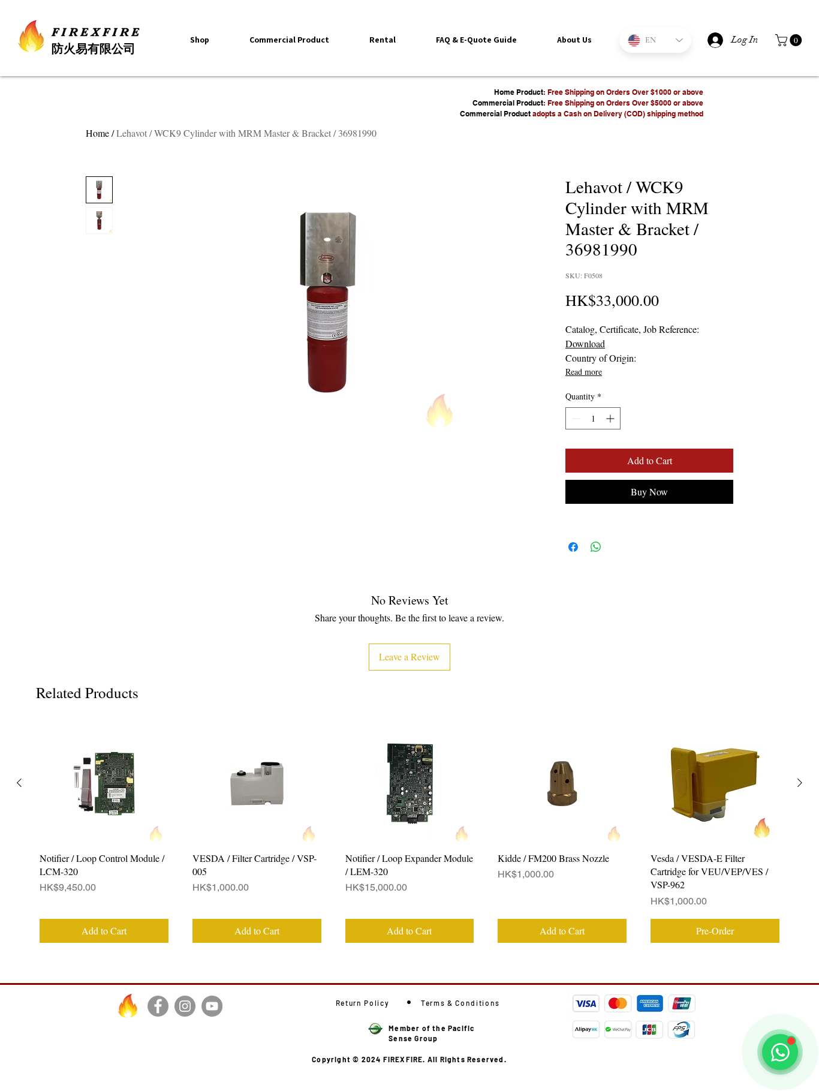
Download (585, 343)
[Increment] (611, 418)
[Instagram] (184, 1006)
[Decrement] (574, 418)
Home (97, 133)
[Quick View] (104, 783)
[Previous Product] (19, 783)
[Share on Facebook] (573, 547)
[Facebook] (157, 1006)
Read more (583, 371)
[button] (574, 39)
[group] (409, 836)
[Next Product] (800, 783)
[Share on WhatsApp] (596, 547)
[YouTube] (211, 1006)
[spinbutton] (593, 418)
